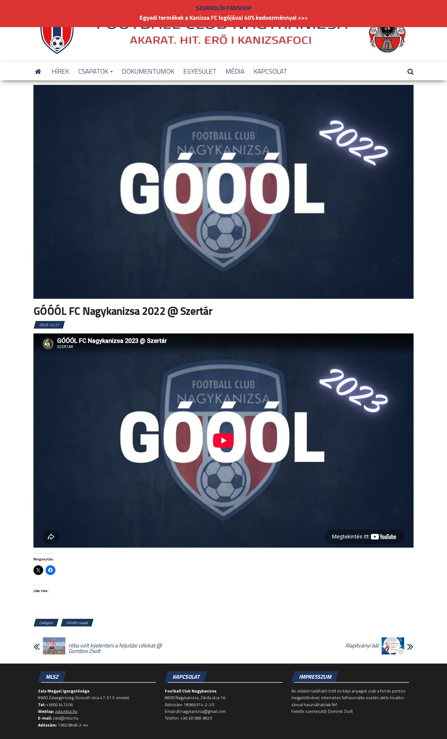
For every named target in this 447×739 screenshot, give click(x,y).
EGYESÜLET (200, 71)
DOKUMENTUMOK (148, 71)
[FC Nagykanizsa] (38, 71)
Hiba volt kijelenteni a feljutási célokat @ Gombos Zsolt (115, 648)
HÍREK (60, 71)
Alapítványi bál (362, 645)
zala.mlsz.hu (66, 711)
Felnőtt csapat (77, 623)
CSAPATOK (94, 71)
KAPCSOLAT (270, 71)
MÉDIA (235, 71)
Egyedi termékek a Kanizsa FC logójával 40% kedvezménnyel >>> (224, 17)
